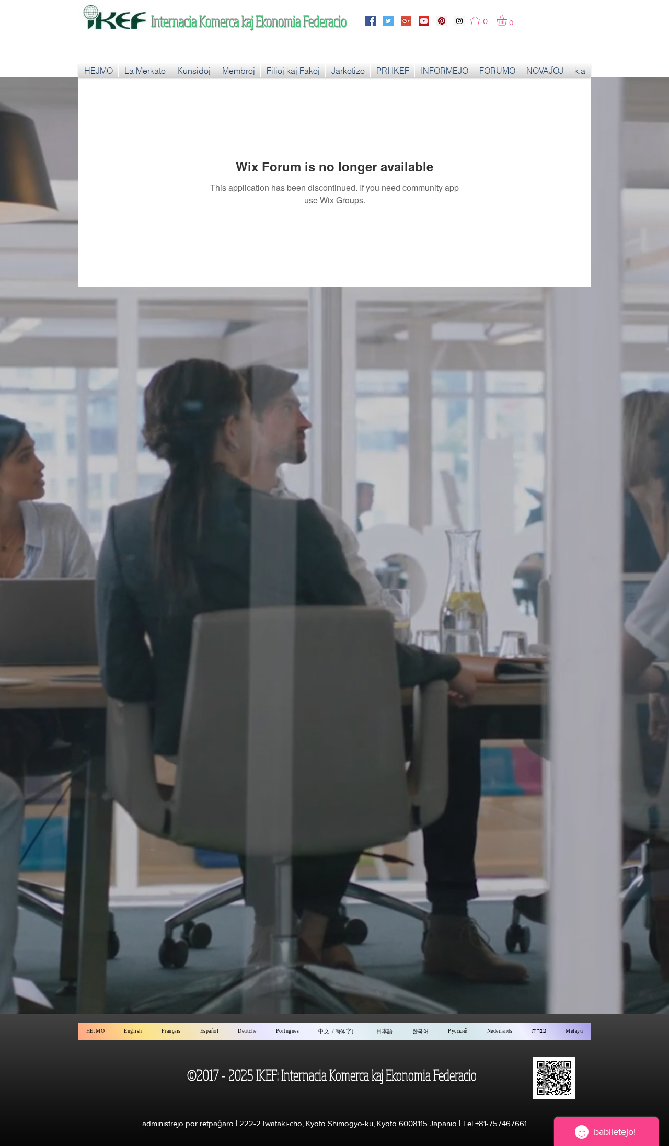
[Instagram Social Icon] (459, 21)
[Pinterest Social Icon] (441, 21)
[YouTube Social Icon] (424, 21)
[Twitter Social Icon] (388, 21)
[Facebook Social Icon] (370, 21)
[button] (483, 21)
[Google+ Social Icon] (406, 21)
